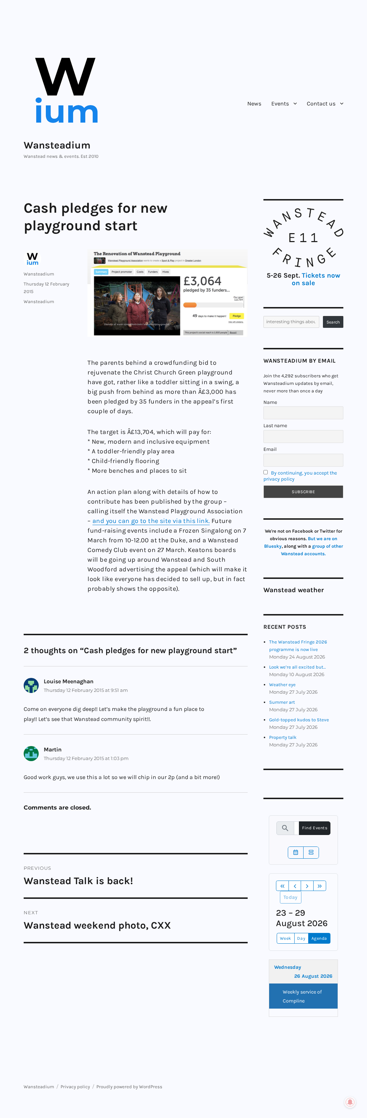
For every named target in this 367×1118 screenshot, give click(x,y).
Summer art (282, 702)
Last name (275, 426)
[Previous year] (282, 886)
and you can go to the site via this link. (151, 521)
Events (280, 103)
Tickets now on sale (316, 279)
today (290, 897)
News (254, 103)
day (301, 938)
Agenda (319, 938)
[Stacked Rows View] (311, 852)
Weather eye (282, 684)
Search (333, 322)
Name (270, 402)
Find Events (314, 827)
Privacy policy (75, 1086)
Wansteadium (57, 145)
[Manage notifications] (350, 1102)
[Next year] (319, 886)
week (285, 938)
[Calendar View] (296, 852)
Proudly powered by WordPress (129, 1086)
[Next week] (307, 886)
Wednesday (287, 967)
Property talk (282, 737)
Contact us (321, 103)
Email (270, 449)
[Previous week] (295, 886)
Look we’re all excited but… (297, 667)
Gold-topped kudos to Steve (299, 719)
